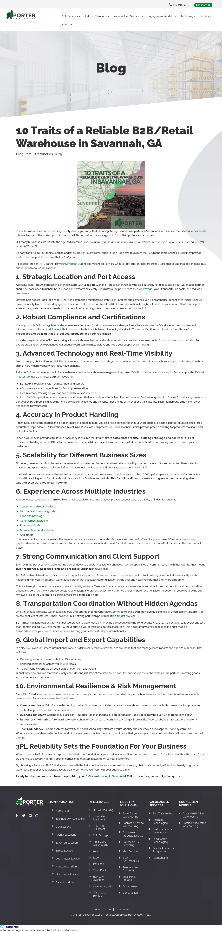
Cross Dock (99, 870)
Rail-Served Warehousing (100, 843)
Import (97, 851)
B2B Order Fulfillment (99, 818)
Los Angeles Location (68, 858)
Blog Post (24, 154)
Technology (188, 16)
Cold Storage (100, 835)
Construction (130, 892)
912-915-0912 (181, 4)
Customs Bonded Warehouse (163, 831)
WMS (134, 372)
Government (130, 886)
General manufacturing (34, 520)
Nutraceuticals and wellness (37, 530)
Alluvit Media (144, 915)
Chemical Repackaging (160, 821)
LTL (115, 304)
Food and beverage (32, 516)
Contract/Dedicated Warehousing (194, 824)
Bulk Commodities (131, 859)
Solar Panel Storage (129, 878)
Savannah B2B (74, 263)
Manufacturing (131, 851)
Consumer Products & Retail (133, 834)
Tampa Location (65, 850)
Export (96, 857)
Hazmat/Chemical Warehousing (133, 824)
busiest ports (51, 235)
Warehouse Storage (99, 894)
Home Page (63, 810)
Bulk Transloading (163, 813)
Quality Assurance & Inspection (163, 850)
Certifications (207, 16)
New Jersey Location (68, 874)
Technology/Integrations (70, 818)
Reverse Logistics (103, 886)
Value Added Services (127, 16)
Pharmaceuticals (30, 525)
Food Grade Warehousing (130, 815)
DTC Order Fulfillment (99, 827)
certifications (54, 329)
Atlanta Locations (66, 834)
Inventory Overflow (98, 878)
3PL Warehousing (103, 810)
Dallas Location (65, 882)
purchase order (113, 575)
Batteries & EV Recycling (131, 843)
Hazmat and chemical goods (37, 511)
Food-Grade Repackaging (160, 840)
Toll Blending (160, 857)
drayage (147, 289)
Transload (98, 863)
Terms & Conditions (102, 909)
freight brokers (126, 616)
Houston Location (66, 866)
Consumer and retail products (38, 506)
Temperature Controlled (130, 869)
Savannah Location (67, 842)
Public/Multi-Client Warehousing (193, 815)
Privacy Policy (123, 909)
